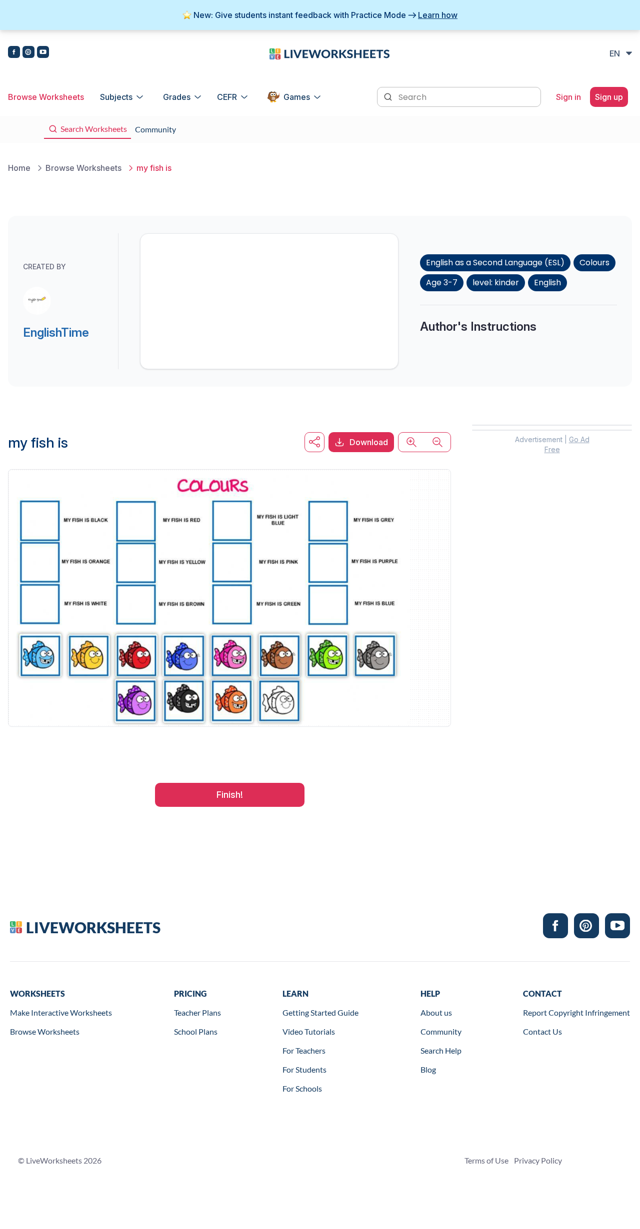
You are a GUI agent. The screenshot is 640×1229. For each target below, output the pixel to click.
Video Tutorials (308, 1031)
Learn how (438, 15)
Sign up (609, 97)
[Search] (389, 96)
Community (441, 1031)
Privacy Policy (538, 1160)
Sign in (568, 97)
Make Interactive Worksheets (61, 1012)
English (547, 282)
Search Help (441, 1050)
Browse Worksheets (46, 97)
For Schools (302, 1088)
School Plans (196, 1031)
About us (436, 1012)
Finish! (229, 794)
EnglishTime (56, 332)
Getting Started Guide (320, 1012)
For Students (304, 1069)
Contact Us (542, 1031)
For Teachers (304, 1050)
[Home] (330, 53)
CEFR (227, 97)
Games (297, 97)
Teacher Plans (197, 1012)
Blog (428, 1069)
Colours (595, 262)
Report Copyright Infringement (576, 1012)
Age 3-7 (442, 282)
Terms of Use (486, 1160)
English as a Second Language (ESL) (495, 262)
